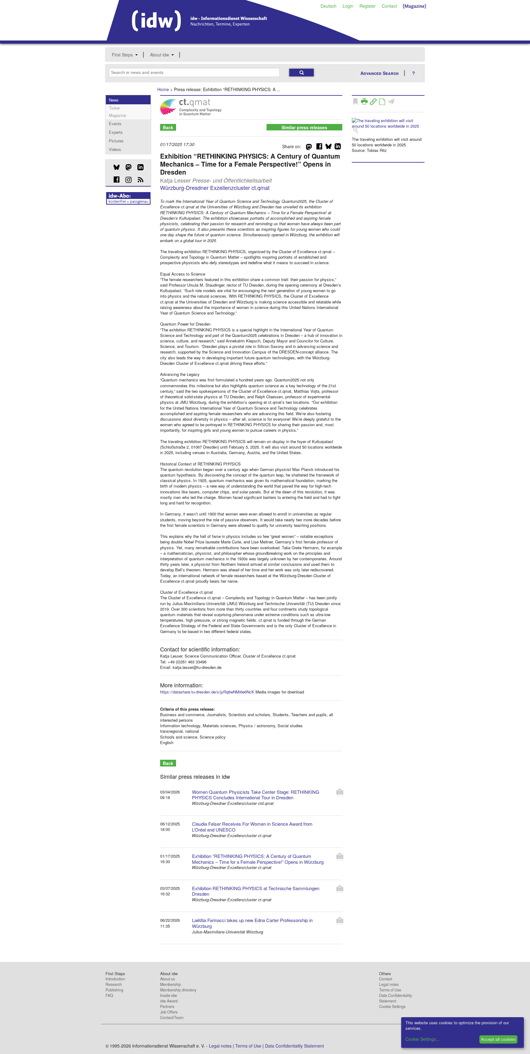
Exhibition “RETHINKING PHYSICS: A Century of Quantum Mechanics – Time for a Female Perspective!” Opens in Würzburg (258, 859)
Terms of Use (390, 990)
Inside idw (168, 995)
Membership (170, 984)
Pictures (116, 141)
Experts (116, 132)
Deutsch (328, 6)
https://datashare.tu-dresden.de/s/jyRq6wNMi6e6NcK (207, 692)
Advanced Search (379, 73)
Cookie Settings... (422, 1039)
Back (168, 127)
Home (163, 89)
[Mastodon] (126, 167)
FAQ (109, 995)
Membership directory (178, 990)
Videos (115, 149)
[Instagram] (126, 180)
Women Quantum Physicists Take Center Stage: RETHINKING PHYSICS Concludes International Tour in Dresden (255, 795)
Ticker (114, 108)
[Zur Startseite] (233, 38)
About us (167, 979)
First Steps (122, 55)
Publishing (114, 990)
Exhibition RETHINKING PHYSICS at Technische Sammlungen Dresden (255, 891)
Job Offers (169, 1012)
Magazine (117, 115)
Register (367, 6)
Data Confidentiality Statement (395, 998)
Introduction (115, 979)
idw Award (169, 1001)
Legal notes (389, 984)
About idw (159, 55)
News (114, 100)
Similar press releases (304, 127)
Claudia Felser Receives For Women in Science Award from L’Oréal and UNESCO (252, 826)
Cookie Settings (392, 1006)
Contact (389, 6)
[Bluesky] (114, 167)
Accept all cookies (498, 1039)
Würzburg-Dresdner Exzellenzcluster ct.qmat (215, 187)
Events (115, 123)
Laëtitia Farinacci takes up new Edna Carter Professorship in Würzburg (252, 923)
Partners (167, 1006)
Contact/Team (171, 1017)
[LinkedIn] (138, 167)
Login (348, 6)
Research (114, 984)
